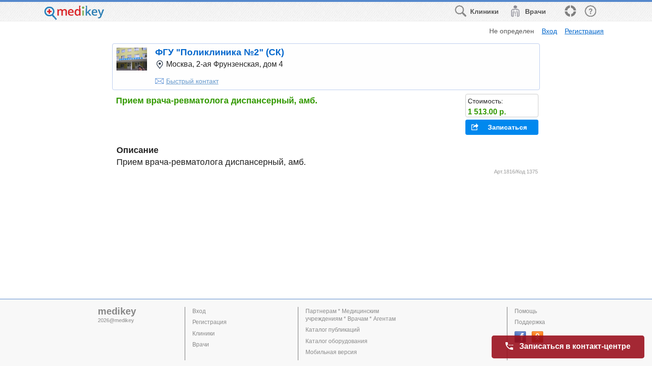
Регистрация (584, 31)
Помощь (526, 311)
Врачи (200, 344)
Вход (549, 31)
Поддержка (530, 322)
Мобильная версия (331, 352)
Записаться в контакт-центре (575, 346)
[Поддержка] (569, 11)
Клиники (203, 333)
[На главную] (74, 17)
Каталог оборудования (336, 341)
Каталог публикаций (332, 329)
